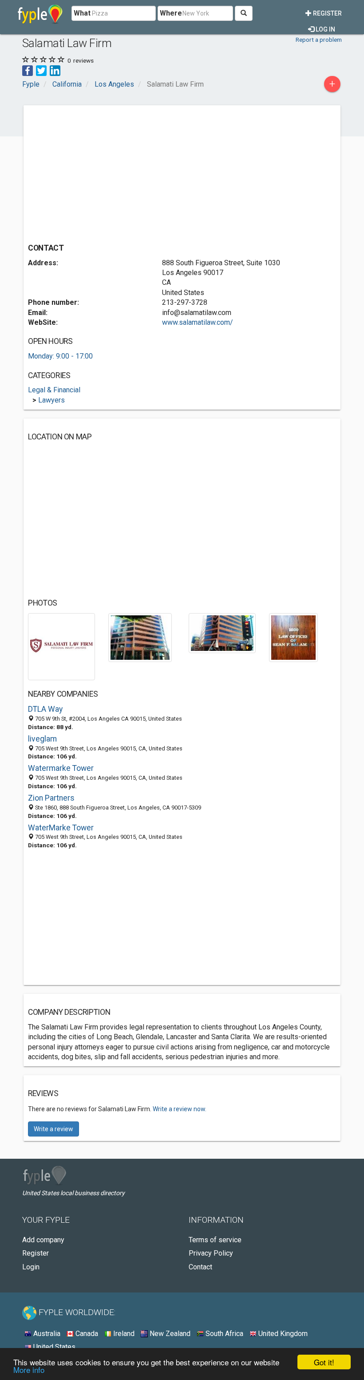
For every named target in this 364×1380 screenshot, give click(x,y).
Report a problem (319, 39)
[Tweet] (41, 70)
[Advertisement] (102, 172)
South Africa (223, 1333)
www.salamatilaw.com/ (197, 322)
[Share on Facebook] (27, 70)
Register (327, 13)
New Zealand (169, 1333)
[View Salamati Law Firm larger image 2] (140, 637)
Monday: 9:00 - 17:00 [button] (60, 356)
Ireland (123, 1333)
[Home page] (40, 13)
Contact (200, 1267)
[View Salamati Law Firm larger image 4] (293, 637)
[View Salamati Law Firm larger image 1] (61, 646)
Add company (43, 1240)
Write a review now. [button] (179, 1109)
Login (31, 1267)
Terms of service (215, 1240)
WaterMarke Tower (61, 827)
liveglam (42, 738)
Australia (46, 1333)
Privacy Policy (211, 1253)
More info (28, 1369)
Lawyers (51, 400)
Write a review (53, 1129)
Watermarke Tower (61, 768)
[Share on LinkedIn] (55, 70)
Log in (324, 29)
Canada (86, 1333)
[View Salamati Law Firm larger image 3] (222, 632)
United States (53, 1347)
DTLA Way (45, 709)
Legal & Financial (54, 390)
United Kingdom (282, 1333)
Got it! (324, 1362)
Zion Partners (51, 798)
